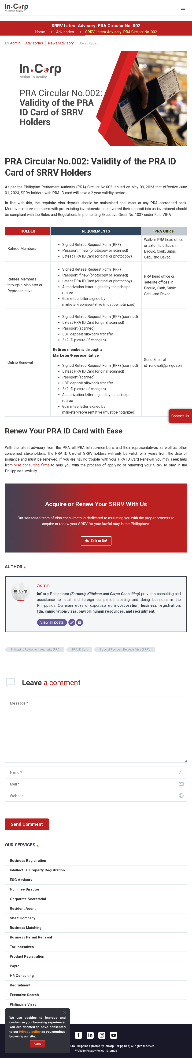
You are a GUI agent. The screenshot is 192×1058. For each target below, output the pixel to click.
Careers (144, 15)
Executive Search (24, 995)
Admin (15, 43)
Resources (120, 15)
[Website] (71, 622)
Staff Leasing (21, 1014)
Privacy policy (30, 1031)
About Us (51, 15)
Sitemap (111, 1050)
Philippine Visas (23, 1004)
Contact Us (166, 15)
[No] (64, 1012)
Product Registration (27, 956)
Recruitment (20, 985)
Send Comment (27, 824)
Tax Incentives (22, 947)
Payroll (15, 966)
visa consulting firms (32, 465)
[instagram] (101, 1035)
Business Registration (28, 860)
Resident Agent (23, 908)
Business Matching (25, 928)
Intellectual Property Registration (37, 870)
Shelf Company (22, 918)
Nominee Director (24, 889)
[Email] (79, 622)
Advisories (34, 43)
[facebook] (78, 1035)
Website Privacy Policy (89, 1050)
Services (75, 15)
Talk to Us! (96, 541)
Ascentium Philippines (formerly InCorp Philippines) (95, 1046)
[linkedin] (90, 1035)
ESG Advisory (21, 880)
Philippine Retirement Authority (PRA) (36, 649)
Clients (97, 15)
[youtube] (113, 1035)
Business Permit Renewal (31, 937)
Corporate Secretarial (28, 899)
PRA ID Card (80, 649)
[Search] (182, 15)
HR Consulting (22, 976)
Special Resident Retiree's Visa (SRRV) (125, 649)
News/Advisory (61, 43)
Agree (37, 1043)
